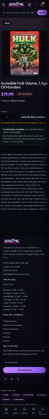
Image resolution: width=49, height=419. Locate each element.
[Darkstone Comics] (16, 5)
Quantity (4, 111)
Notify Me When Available (33, 117)
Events (6, 341)
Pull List (6, 337)
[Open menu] (3, 4)
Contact (6, 333)
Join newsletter (24, 370)
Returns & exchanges (12, 325)
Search (42, 12)
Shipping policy (10, 321)
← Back (6, 23)
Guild (6, 395)
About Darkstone (11, 329)
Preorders (43, 395)
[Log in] (29, 4)
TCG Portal (29, 395)
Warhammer (19, 399)
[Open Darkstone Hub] (35, 4)
